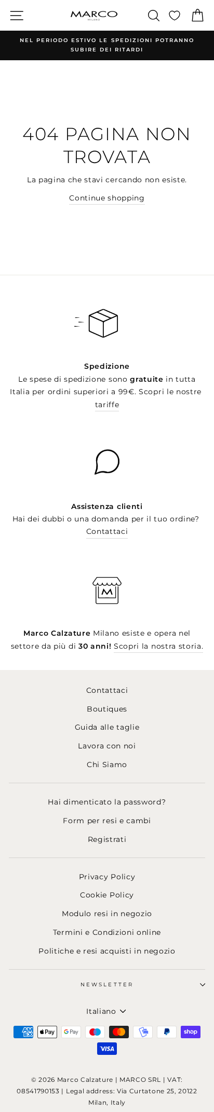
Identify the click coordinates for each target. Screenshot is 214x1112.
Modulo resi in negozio (107, 913)
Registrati (107, 839)
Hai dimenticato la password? (107, 802)
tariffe (107, 404)
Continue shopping (107, 198)
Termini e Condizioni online (107, 932)
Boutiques (107, 709)
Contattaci (107, 531)
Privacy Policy (107, 877)
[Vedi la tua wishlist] (174, 15)
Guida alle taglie (107, 727)
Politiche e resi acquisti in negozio (106, 951)
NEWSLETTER (107, 984)
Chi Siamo (107, 764)
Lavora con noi (107, 746)
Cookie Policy (107, 895)
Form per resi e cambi (107, 820)
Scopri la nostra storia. (158, 646)
